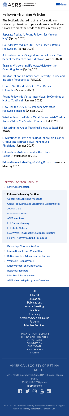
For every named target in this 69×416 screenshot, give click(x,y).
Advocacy (35, 314)
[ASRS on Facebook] (20, 391)
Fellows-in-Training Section (23, 194)
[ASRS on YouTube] (42, 391)
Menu (63, 4)
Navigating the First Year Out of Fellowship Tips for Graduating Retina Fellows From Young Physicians (33, 141)
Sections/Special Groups (22, 182)
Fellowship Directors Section (23, 246)
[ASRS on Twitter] (27, 391)
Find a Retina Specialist (34, 333)
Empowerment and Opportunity (24, 265)
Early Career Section (18, 186)
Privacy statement (32, 408)
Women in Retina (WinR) (20, 260)
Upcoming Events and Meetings (24, 198)
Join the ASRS (34, 349)
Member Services (34, 325)
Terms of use (49, 408)
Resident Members (17, 270)
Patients (34, 321)
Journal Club (14, 208)
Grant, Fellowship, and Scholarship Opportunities (33, 203)
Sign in (34, 352)
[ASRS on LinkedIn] (49, 391)
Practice (35, 310)
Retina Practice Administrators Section (28, 255)
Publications (34, 302)
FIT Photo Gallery (17, 227)
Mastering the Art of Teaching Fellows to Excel (30, 127)
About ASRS (34, 340)
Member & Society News (21, 275)
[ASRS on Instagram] (35, 391)
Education (35, 298)
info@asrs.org (34, 385)
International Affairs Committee (25, 250)
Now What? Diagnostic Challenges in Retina (31, 232)
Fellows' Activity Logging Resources (27, 237)
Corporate (34, 346)
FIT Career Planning (18, 222)
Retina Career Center (34, 337)
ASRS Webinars (15, 218)
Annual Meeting (34, 306)
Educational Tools (17, 213)
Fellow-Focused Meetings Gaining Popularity (29, 162)
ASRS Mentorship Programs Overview (28, 280)
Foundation (34, 343)
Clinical (34, 295)
